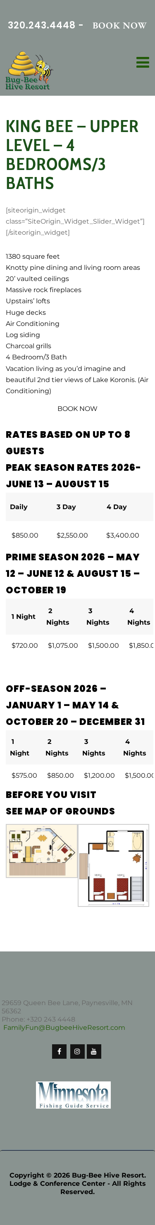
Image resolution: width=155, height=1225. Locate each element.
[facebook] (59, 1051)
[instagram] (77, 1051)
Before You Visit (51, 794)
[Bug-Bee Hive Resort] (29, 71)
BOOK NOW (120, 25)
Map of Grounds (70, 811)
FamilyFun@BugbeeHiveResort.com (64, 1027)
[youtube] (94, 1051)
